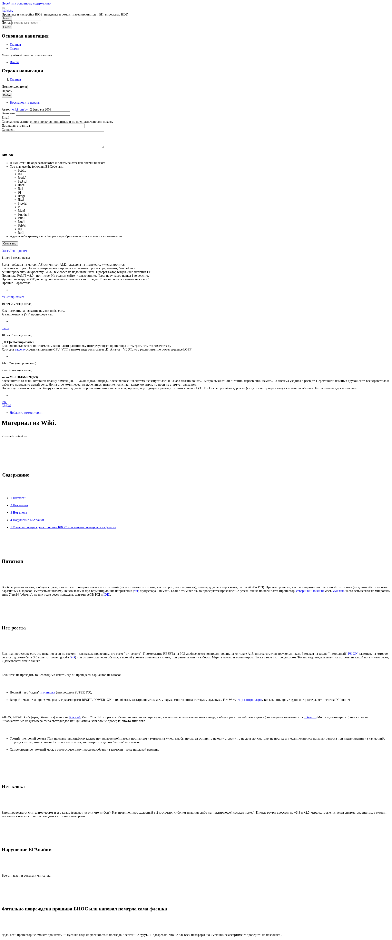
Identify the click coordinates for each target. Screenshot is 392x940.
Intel (4, 402)
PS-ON (353, 653)
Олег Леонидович (14, 250)
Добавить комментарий (26, 412)
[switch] (3, 8)
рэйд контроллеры (249, 699)
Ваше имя (8, 113)
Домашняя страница (16, 125)
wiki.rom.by (20, 109)
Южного (310, 717)
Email (5, 117)
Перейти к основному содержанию (26, 3)
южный (318, 591)
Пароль (7, 91)
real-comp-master (13, 297)
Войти (14, 62)
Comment (8, 129)
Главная (15, 79)
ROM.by (7, 10)
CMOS (6, 405)
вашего (20, 349)
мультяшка (47, 692)
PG (73, 657)
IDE (106, 594)
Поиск (6, 22)
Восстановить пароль (25, 102)
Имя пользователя (14, 86)
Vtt (136, 591)
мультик (338, 591)
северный (303, 591)
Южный (75, 717)
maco (5, 328)
